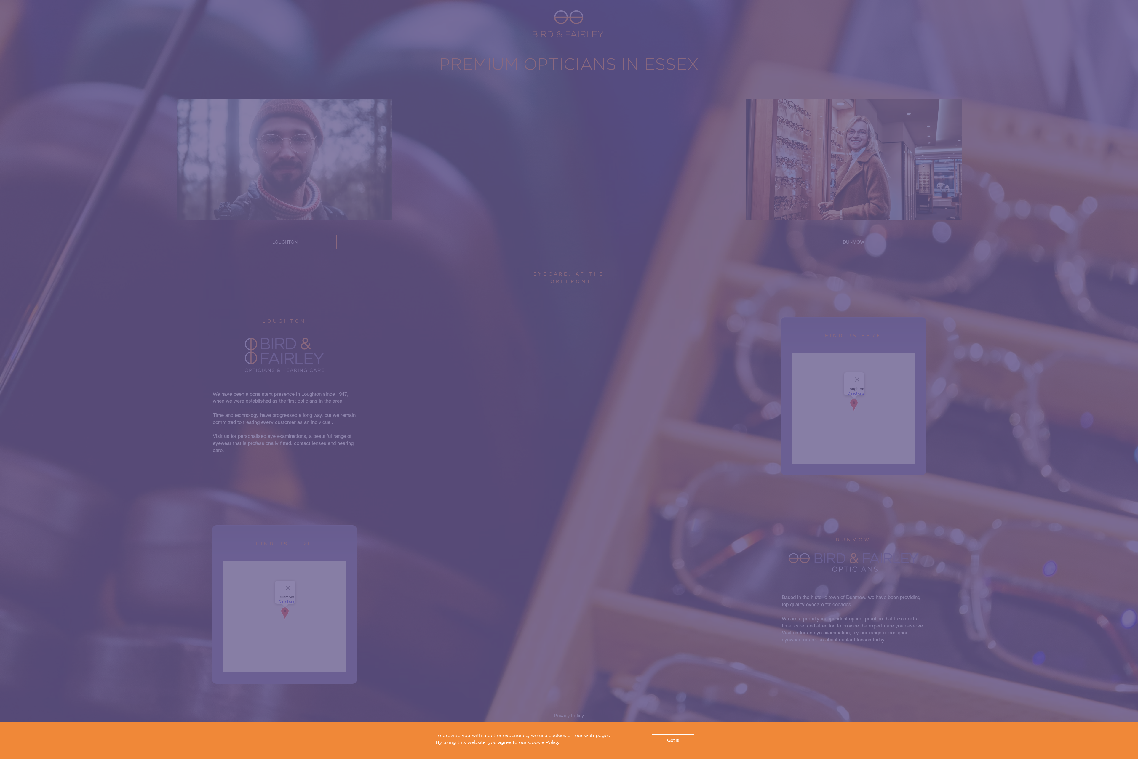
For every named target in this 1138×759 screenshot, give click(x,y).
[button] (673, 740)
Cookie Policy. (544, 742)
